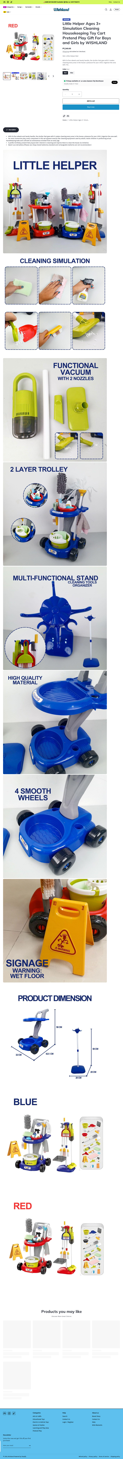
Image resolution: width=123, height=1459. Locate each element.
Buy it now (90, 107)
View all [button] (114, 82)
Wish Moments (97, 1425)
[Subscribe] (29, 1445)
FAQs (110, 2)
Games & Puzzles (38, 1425)
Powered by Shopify (20, 1456)
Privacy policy (93, 1456)
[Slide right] (53, 76)
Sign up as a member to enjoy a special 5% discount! (61, 2)
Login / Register (68, 1422)
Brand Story (96, 1416)
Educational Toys (39, 1419)
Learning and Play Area (41, 1428)
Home (65, 120)
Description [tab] (12, 130)
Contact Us (116, 2)
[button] (106, 10)
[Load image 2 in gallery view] (15, 76)
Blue (71, 73)
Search (64, 1416)
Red (65, 73)
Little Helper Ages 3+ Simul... (79, 120)
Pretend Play (37, 1431)
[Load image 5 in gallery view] (41, 76)
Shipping (66, 51)
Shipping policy (115, 1456)
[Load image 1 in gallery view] (7, 76)
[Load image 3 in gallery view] (24, 76)
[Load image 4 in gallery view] (32, 76)
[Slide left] (48, 76)
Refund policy (83, 1456)
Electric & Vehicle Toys (41, 1422)
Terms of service (104, 1456)
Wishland (11, 1456)
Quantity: (66, 90)
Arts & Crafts (37, 1416)
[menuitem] (47, 1416)
